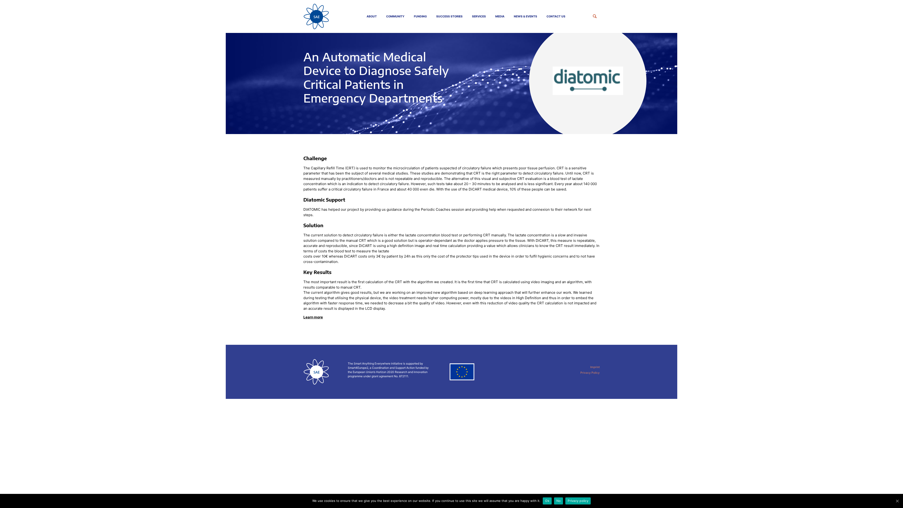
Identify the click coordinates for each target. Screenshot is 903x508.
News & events (525, 16)
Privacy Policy (590, 372)
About (372, 16)
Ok (547, 501)
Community (395, 16)
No (558, 501)
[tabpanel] (451, 83)
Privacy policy (578, 501)
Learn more (313, 317)
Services (479, 16)
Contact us (556, 16)
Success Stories (449, 16)
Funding (420, 16)
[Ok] (897, 501)
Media (499, 16)
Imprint (595, 367)
